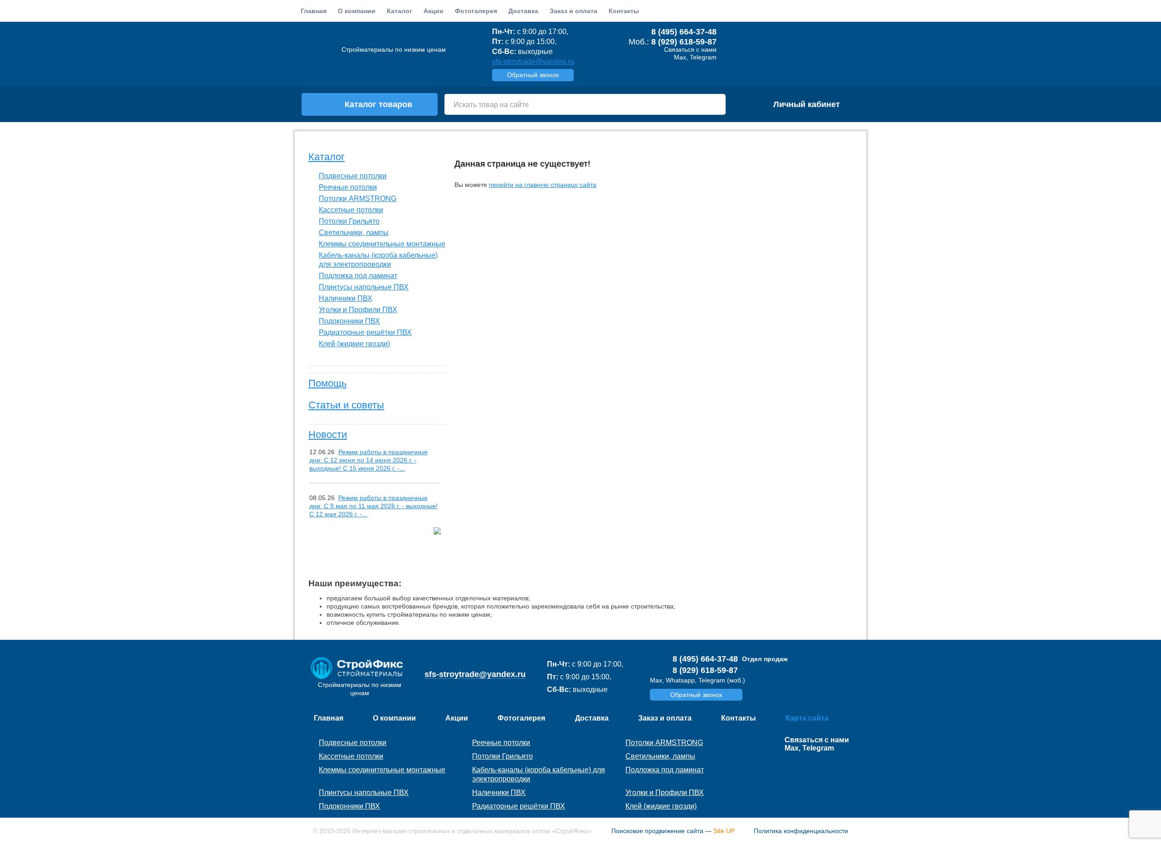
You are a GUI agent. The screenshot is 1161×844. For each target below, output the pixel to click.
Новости (327, 434)
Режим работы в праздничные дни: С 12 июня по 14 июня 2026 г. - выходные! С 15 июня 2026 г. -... (368, 460)
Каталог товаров (378, 104)
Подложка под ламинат (358, 276)
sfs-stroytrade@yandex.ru (533, 61)
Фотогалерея (476, 11)
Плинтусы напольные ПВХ (364, 287)
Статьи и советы (346, 405)
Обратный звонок (533, 75)
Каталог (326, 156)
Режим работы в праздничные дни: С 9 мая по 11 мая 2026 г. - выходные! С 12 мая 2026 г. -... (373, 506)
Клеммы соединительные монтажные (382, 244)
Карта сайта (807, 718)
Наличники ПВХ (345, 298)
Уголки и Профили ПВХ (358, 310)
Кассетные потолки (351, 210)
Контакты (624, 11)
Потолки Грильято (349, 221)
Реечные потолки (348, 187)
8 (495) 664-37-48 (684, 31)
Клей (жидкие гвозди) (354, 344)
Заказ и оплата (573, 11)
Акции (434, 11)
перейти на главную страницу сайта (542, 184)
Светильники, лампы (354, 232)
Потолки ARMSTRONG (357, 198)
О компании (357, 11)
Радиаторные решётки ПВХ (365, 332)
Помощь (327, 383)
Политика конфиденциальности (801, 830)
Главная (314, 11)
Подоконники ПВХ (349, 321)
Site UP (724, 830)
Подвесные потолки (352, 176)
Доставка (523, 11)
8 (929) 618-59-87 (684, 41)
